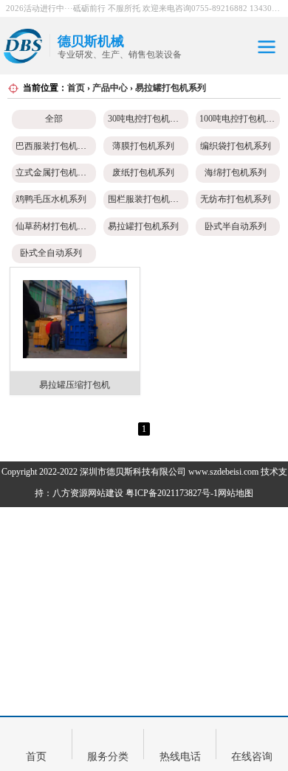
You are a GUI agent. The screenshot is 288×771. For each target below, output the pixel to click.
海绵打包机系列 (236, 172)
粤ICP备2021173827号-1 (172, 493)
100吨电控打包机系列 (241, 119)
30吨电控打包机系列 (148, 119)
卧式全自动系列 (51, 253)
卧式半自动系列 (236, 226)
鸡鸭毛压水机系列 (51, 199)
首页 (76, 88)
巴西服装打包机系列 (55, 146)
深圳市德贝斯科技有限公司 (133, 472)
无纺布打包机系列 (235, 199)
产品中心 (110, 88)
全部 (54, 119)
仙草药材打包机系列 (55, 226)
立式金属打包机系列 (55, 172)
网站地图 (235, 493)
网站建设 (105, 493)
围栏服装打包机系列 (148, 199)
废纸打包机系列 (143, 172)
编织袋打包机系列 (235, 146)
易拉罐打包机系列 (170, 88)
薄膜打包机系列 (143, 146)
